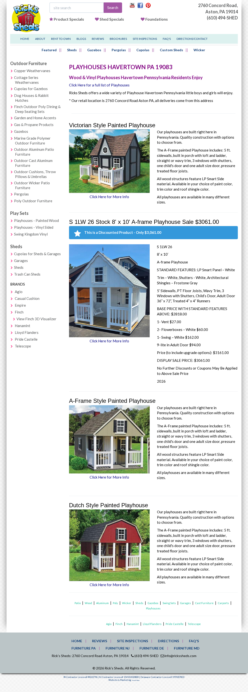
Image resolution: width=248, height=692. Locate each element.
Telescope (23, 346)
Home (24, 39)
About (40, 39)
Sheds (72, 50)
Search (112, 7)
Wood (88, 603)
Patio (78, 603)
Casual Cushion (27, 298)
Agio (19, 291)
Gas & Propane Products (34, 124)
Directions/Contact (192, 39)
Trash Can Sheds (27, 274)
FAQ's (167, 39)
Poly (115, 603)
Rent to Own (61, 39)
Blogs (81, 39)
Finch (19, 312)
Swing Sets (169, 603)
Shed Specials (112, 19)
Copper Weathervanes (32, 70)
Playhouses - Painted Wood (36, 220)
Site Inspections (145, 39)
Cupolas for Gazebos (31, 88)
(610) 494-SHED (222, 17)
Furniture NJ (118, 648)
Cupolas (142, 50)
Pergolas (119, 50)
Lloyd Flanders (27, 332)
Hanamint (22, 325)
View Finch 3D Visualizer (36, 319)
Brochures (118, 39)
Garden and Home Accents (35, 118)
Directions (168, 641)
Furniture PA (83, 648)
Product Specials (69, 19)
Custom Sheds (171, 50)
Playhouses (153, 608)
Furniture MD (187, 648)
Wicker (199, 50)
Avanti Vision (136, 680)
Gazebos (94, 50)
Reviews (98, 39)
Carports (223, 603)
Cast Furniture (204, 603)
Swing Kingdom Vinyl (31, 234)
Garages (21, 260)
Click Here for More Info (109, 196)
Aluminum (102, 603)
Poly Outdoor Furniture (33, 201)
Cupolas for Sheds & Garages (37, 254)
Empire (20, 305)
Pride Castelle (26, 339)
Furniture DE (152, 648)
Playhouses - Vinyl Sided (33, 227)
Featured (49, 50)
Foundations (156, 19)
